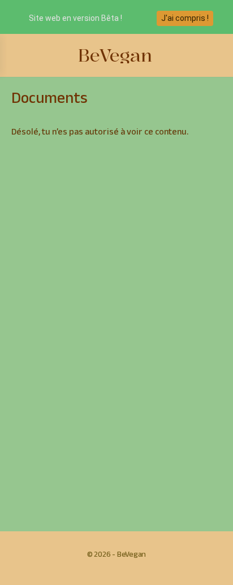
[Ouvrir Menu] (18, 55)
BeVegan (115, 55)
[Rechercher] (212, 55)
